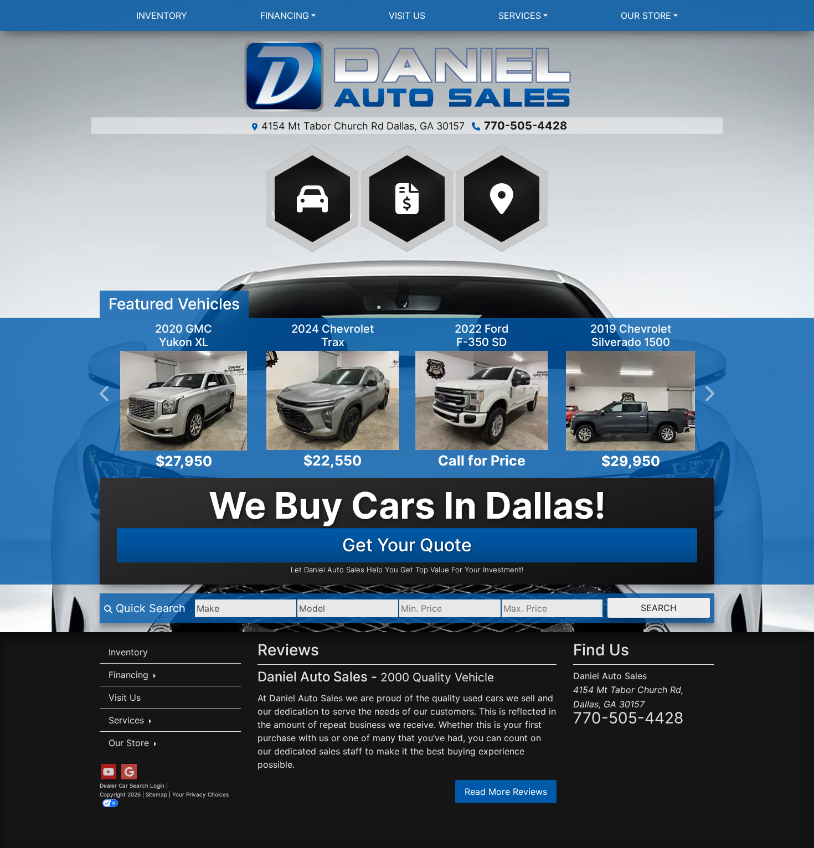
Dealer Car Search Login (132, 785)
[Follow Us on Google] (129, 772)
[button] (105, 393)
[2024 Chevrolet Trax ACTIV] (168, 400)
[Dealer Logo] (407, 77)
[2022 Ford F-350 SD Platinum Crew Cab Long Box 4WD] (317, 400)
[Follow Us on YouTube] (108, 772)
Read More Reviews (506, 791)
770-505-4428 (525, 125)
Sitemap (156, 794)
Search (659, 607)
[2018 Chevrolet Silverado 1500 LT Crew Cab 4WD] (599, 400)
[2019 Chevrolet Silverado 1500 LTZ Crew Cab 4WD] (466, 401)
